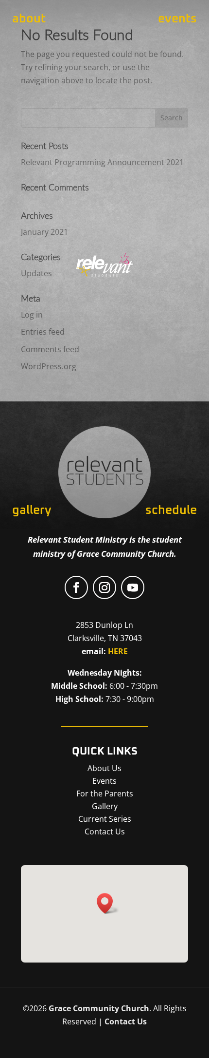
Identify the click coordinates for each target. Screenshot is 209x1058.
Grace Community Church (99, 1008)
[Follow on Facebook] (76, 587)
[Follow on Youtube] (132, 587)
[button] (108, 903)
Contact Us (125, 1021)
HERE (118, 651)
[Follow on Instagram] (104, 587)
